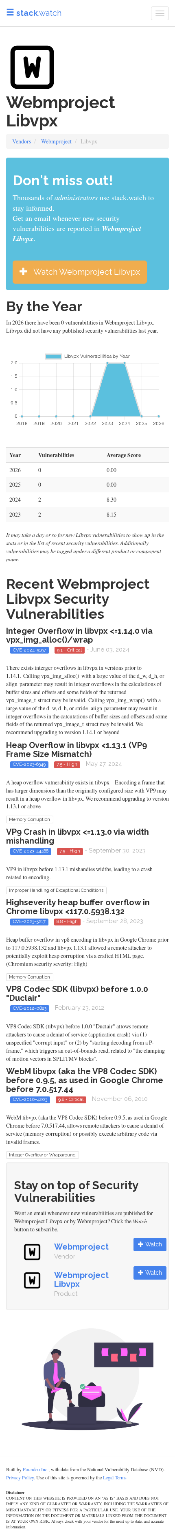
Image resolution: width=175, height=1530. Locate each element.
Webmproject (56, 141)
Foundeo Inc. (35, 1469)
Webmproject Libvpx (81, 1279)
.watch (38, 13)
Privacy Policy (20, 1477)
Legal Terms (115, 1477)
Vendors (21, 141)
